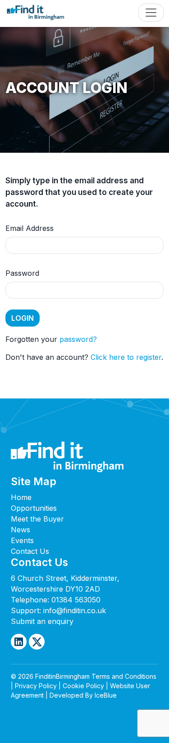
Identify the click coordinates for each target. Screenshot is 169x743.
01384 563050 (75, 599)
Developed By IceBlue (83, 695)
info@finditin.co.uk (74, 610)
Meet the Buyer (37, 518)
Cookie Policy (83, 686)
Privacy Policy (36, 686)
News (20, 529)
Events (22, 540)
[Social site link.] (19, 642)
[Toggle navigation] (151, 13)
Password (22, 273)
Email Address (29, 228)
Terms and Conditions (123, 676)
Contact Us (30, 551)
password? (78, 339)
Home (21, 497)
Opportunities (34, 508)
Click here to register (126, 357)
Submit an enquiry (42, 621)
